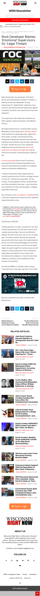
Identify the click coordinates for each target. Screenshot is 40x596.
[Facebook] (12, 81)
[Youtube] (20, 566)
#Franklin (17, 209)
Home (3, 31)
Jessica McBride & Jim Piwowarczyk (14, 47)
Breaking (9, 31)
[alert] (20, 26)
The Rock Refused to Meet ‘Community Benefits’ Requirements (30, 323)
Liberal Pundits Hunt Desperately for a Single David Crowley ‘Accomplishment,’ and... (25, 413)
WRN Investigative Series (11, 574)
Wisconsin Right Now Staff (24, 357)
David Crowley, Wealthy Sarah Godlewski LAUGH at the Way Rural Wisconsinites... (26, 440)
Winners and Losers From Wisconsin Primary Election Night (26, 455)
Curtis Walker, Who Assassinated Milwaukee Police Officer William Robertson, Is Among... (26, 383)
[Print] (7, 81)
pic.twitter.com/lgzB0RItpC (12, 216)
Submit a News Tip (16, 578)
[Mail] (23, 561)
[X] (17, 81)
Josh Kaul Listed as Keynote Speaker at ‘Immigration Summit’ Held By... (26, 339)
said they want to (31, 131)
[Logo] (20, 525)
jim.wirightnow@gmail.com (24, 548)
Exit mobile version (20, 588)
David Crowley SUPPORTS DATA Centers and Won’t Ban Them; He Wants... (26, 426)
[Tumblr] (32, 81)
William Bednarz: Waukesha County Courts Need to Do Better (10, 323)
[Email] (27, 81)
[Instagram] (12, 561)
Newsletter (33, 574)
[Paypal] (28, 561)
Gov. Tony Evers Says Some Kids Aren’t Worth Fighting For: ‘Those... (25, 352)
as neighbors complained (26, 195)
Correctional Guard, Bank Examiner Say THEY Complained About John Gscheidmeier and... (26, 492)
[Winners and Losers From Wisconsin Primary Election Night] (8, 456)
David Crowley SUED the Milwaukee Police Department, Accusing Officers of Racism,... (25, 367)
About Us (27, 578)
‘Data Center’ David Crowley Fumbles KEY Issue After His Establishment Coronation (26, 399)
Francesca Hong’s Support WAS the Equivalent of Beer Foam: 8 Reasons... (26, 467)
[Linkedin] (22, 81)
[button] (5, 3)
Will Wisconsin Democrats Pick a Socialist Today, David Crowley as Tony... (26, 479)
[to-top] (37, 593)
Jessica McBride (20, 345)
